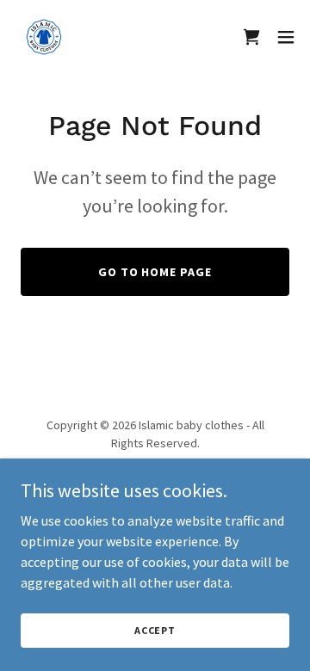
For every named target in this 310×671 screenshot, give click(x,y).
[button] (286, 37)
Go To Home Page (155, 272)
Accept (155, 630)
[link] (44, 37)
